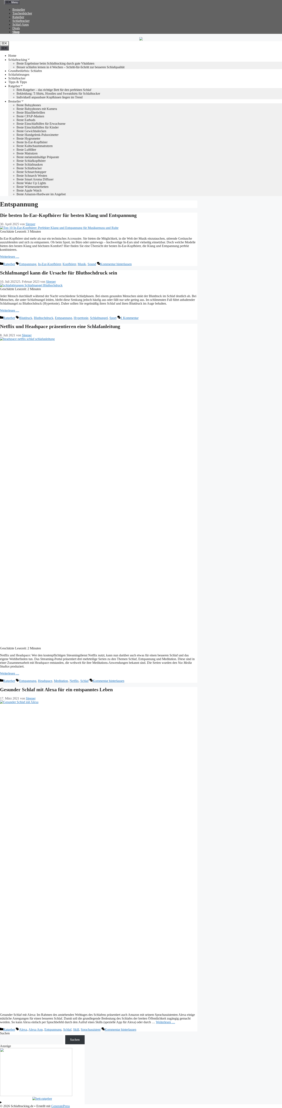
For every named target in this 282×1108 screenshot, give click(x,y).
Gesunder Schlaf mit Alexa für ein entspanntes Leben (56, 689)
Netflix (74, 681)
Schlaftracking (17, 59)
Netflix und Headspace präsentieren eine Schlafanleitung (60, 326)
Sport (112, 318)
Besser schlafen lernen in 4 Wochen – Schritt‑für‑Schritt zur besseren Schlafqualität (70, 67)
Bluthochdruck (43, 318)
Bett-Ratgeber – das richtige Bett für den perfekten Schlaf (54, 90)
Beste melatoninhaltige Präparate (38, 157)
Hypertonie (81, 318)
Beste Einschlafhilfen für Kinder (38, 127)
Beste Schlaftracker (29, 168)
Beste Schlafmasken (30, 164)
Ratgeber (18, 17)
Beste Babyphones (29, 105)
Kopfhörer (69, 264)
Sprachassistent (91, 1029)
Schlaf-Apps (20, 24)
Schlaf (84, 681)
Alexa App (35, 1029)
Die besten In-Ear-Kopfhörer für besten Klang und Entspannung (68, 215)
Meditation (61, 681)
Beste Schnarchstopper (31, 172)
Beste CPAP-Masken (30, 116)
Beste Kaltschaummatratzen (35, 146)
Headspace (45, 681)
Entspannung (27, 264)
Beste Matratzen (27, 153)
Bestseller (18, 9)
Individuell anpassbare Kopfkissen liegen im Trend (50, 97)
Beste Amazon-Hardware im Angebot (41, 194)
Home (12, 55)
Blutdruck (25, 318)
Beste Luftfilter (26, 149)
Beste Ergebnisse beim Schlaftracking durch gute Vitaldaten (55, 63)
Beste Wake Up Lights (31, 183)
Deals (16, 28)
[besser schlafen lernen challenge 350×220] (36, 1095)
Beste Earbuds (26, 120)
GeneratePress (60, 1106)
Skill (76, 1029)
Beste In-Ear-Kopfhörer (32, 142)
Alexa (23, 1029)
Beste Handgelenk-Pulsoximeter (37, 135)
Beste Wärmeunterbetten (33, 186)
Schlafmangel (99, 318)
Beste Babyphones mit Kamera (37, 109)
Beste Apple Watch (29, 190)
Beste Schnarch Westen (32, 175)
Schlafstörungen (18, 74)
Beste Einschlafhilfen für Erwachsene (41, 123)
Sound (92, 264)
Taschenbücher (22, 13)
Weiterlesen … (9, 256)
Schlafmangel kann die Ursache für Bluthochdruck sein (58, 273)
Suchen (5, 1033)
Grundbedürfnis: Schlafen (25, 71)
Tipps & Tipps (17, 82)
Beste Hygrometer (28, 138)
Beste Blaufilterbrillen (31, 112)
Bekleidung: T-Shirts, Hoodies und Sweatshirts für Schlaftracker (58, 93)
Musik (82, 264)
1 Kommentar (130, 318)
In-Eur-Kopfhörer (49, 264)
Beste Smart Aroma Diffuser (35, 179)
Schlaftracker (21, 20)
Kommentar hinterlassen (116, 264)
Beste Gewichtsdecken (31, 131)
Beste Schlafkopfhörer (31, 160)
